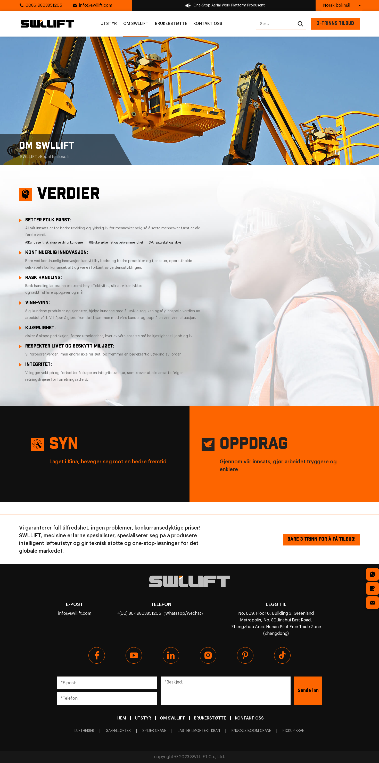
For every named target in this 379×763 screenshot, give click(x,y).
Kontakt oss (207, 24)
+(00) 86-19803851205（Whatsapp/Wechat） (161, 613)
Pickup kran (293, 731)
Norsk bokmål (336, 5)
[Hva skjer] (372, 574)
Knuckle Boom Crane (251, 731)
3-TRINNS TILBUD (335, 23)
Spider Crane (154, 731)
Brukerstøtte (171, 24)
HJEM (121, 718)
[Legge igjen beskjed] (372, 588)
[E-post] (372, 602)
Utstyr (109, 24)
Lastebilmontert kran (199, 731)
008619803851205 (44, 5)
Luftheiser (84, 731)
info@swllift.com (95, 5)
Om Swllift (136, 24)
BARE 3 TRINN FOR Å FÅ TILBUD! (321, 539)
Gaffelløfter (118, 731)
